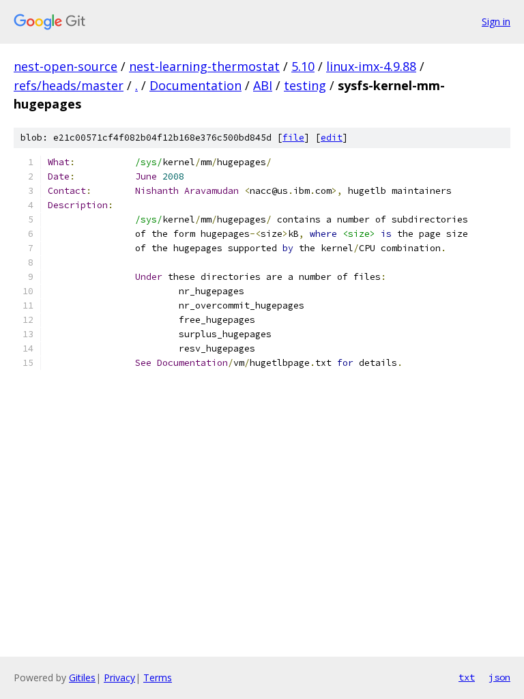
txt (466, 677)
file (293, 137)
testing (305, 85)
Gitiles (82, 677)
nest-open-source (65, 66)
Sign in (496, 21)
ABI (262, 85)
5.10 (303, 66)
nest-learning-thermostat (204, 66)
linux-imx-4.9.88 (371, 66)
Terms (157, 677)
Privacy (119, 677)
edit (332, 137)
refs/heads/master (68, 85)
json (499, 677)
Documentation (195, 85)
